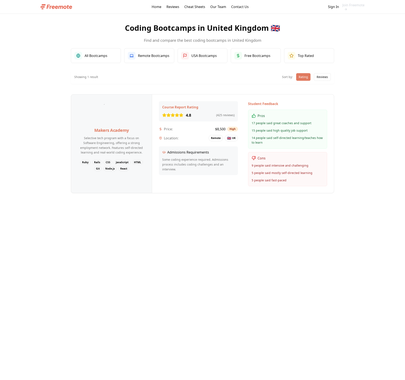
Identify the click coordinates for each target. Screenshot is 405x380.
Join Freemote (353, 5)
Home (156, 6)
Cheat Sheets (194, 6)
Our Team (218, 6)
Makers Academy (111, 130)
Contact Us (240, 6)
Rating (303, 77)
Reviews (172, 6)
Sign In (333, 6)
